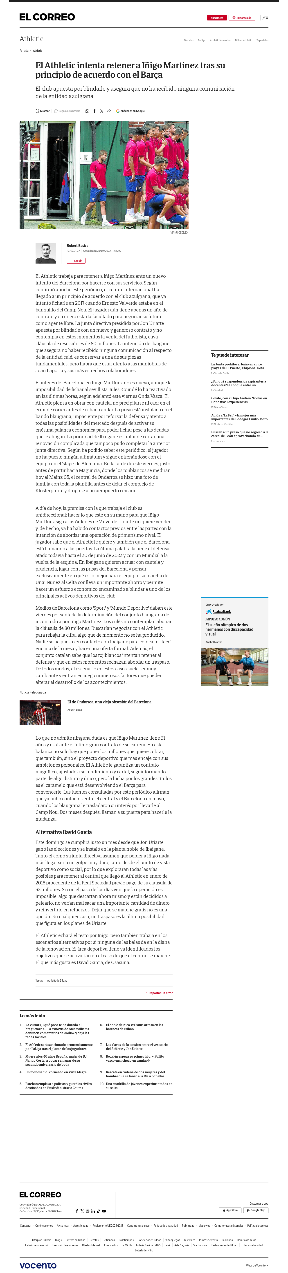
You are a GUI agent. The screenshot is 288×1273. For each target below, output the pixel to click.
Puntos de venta (208, 1240)
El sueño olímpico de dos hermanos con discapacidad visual (229, 629)
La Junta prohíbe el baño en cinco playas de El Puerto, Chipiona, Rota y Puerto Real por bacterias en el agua (239, 368)
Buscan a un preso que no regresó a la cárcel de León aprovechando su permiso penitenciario (239, 436)
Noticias (189, 40)
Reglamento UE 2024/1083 (107, 1225)
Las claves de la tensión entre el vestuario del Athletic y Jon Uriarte (137, 1047)
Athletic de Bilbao (57, 980)
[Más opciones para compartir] (109, 111)
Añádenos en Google (133, 111)
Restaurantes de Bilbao (224, 1245)
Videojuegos (172, 1240)
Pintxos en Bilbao (76, 1240)
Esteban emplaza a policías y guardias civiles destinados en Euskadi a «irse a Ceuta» (58, 1086)
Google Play (258, 1210)
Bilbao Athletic (243, 40)
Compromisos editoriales (228, 1225)
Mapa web (204, 1225)
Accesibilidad (80, 1225)
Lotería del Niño (144, 1250)
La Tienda (227, 1240)
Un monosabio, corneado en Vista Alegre (56, 1072)
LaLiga (201, 40)
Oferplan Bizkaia (41, 1240)
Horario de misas (246, 1240)
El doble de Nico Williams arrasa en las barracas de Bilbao (134, 1027)
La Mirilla (127, 1245)
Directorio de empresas (65, 1245)
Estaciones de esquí (36, 1245)
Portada (24, 50)
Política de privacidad (166, 1225)
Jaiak (167, 1245)
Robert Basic (76, 245)
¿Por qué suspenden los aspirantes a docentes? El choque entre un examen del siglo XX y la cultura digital (238, 387)
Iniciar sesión (244, 18)
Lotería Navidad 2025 (148, 1245)
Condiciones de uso (138, 1225)
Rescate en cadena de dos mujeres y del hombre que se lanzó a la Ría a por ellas (135, 1074)
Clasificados (111, 1245)
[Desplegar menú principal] (265, 17)
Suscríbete (217, 18)
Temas (39, 980)
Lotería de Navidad (252, 1245)
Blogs (58, 1240)
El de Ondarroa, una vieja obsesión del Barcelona (109, 702)
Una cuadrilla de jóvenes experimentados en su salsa (139, 1086)
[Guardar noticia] (43, 111)
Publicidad (188, 1225)
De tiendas (109, 1240)
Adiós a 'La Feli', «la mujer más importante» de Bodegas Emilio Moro (239, 417)
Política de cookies (257, 1225)
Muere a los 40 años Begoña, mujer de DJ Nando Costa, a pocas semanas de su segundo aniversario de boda (56, 1060)
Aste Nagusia (181, 1245)
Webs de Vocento (256, 1265)
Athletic (31, 38)
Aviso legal (63, 1225)
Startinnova (200, 1245)
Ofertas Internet (91, 1245)
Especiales (262, 40)
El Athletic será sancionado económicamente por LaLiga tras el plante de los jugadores (59, 1047)
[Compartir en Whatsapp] (87, 111)
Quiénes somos (44, 1225)
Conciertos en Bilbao (149, 1240)
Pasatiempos (126, 1240)
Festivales (189, 1240)
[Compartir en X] (101, 111)
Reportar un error (161, 993)
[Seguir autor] (76, 261)
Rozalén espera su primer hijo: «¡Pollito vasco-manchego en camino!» (135, 1058)
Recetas (94, 1240)
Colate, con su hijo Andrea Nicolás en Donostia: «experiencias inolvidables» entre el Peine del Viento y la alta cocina (239, 404)
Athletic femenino (220, 40)
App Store (232, 1210)
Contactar (25, 1225)
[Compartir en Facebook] (94, 111)
